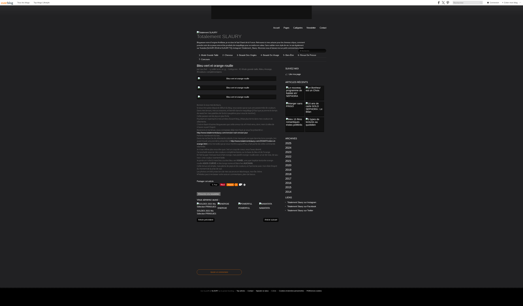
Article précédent (205, 220)
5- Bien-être (288, 55)
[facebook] (438, 2)
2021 (288, 160)
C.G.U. (274, 291)
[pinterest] (447, 2)
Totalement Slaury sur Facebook (301, 206)
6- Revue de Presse (307, 55)
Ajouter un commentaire (219, 272)
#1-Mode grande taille (248, 69)
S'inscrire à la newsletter (208, 194)
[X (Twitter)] (443, 2)
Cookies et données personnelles (291, 291)
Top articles (241, 291)
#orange (268, 69)
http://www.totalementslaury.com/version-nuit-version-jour (222, 133)
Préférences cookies (314, 291)
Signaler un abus (262, 291)
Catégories (297, 28)
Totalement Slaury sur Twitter (300, 210)
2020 (288, 165)
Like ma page (295, 74)
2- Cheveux (227, 55)
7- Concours (204, 59)
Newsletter (311, 28)
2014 (288, 191)
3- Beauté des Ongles (247, 55)
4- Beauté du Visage (270, 55)
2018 (288, 174)
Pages (286, 28)
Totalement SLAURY (219, 36)
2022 (288, 156)
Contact (323, 28)
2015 (288, 187)
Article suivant (271, 220)
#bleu (261, 69)
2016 (288, 182)
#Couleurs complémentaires (209, 72)
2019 (288, 169)
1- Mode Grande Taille (208, 55)
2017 (288, 178)
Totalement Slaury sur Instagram (301, 202)
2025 (288, 143)
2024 (288, 147)
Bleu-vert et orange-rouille (215, 65)
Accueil (276, 28)
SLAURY (215, 291)
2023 (288, 152)
